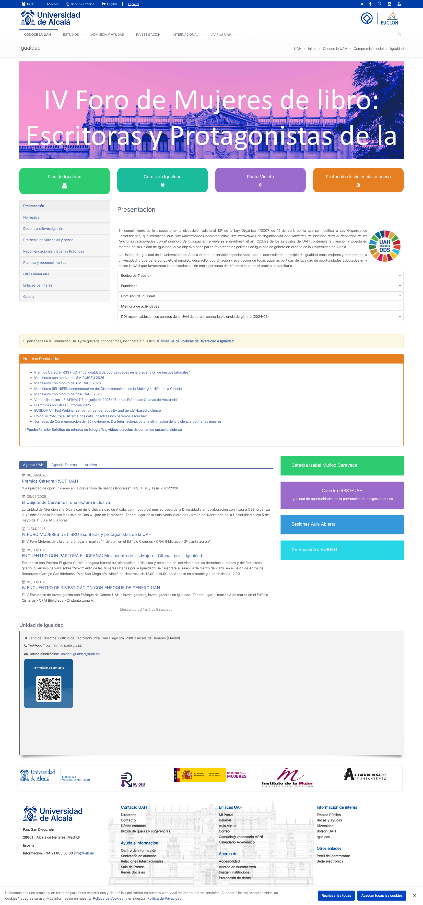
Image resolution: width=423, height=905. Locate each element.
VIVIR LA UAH (221, 34)
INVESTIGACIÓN (148, 34)
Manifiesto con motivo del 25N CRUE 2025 (68, 394)
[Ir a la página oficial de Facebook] (370, 4)
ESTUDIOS (71, 34)
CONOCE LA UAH (37, 34)
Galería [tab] (28, 296)
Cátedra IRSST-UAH (342, 490)
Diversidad (325, 826)
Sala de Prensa (133, 867)
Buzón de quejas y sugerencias (145, 831)
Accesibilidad (229, 861)
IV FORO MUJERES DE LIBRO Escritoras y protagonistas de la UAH (87, 534)
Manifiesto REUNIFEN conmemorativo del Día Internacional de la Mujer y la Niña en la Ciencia (108, 388)
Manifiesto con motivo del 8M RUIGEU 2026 (69, 377)
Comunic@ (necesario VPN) (241, 837)
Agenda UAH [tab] (33, 465)
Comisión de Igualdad (145, 297)
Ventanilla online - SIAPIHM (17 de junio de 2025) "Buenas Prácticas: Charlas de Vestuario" (106, 399)
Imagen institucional (234, 872)
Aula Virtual (228, 826)
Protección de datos (235, 878)
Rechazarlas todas (336, 895)
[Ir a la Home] (50, 18)
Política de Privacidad (164, 898)
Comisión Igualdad (163, 176)
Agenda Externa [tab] (64, 465)
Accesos (52, 4)
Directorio (128, 815)
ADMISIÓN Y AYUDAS (107, 34)
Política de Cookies (108, 898)
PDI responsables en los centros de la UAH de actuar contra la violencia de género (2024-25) (202, 317)
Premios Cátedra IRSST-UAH (50, 481)
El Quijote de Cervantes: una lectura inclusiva (66, 502)
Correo (224, 831)
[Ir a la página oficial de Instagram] (389, 4)
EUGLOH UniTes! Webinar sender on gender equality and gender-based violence (97, 410)
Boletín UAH (326, 831)
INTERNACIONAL (185, 34)
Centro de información (138, 850)
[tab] (260, 275)
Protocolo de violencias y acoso (358, 176)
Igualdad (323, 837)
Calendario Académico (237, 842)
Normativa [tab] (31, 217)
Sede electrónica (82, 4)
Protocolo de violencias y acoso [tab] (48, 240)
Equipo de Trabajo (143, 276)
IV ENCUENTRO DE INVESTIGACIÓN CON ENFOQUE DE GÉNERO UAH (91, 587)
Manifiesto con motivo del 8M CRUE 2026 (67, 383)
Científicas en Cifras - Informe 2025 (62, 405)
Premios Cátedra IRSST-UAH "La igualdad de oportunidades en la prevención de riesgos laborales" (112, 372)
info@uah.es (84, 853)
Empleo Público (329, 815)
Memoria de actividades (148, 307)
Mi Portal (226, 815)
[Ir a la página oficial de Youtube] (399, 4)
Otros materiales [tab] (36, 274)
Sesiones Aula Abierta (314, 524)
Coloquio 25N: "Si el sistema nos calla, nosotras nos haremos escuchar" (91, 416)
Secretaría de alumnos (138, 856)
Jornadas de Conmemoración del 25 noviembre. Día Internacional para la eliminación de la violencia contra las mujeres (128, 421)
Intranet (225, 820)
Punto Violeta (260, 176)
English (111, 4)
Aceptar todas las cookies (381, 895)
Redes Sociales (133, 872)
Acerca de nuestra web (237, 867)
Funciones (137, 286)
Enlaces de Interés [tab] (37, 285)
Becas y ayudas (329, 820)
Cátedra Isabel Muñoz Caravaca (324, 465)
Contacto (128, 820)
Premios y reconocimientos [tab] (44, 262)
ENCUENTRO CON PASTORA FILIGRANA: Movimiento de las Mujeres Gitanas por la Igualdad (112, 555)
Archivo (91, 465)
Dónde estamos (133, 826)
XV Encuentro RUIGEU (314, 549)
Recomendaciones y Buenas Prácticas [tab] (53, 251)
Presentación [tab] (33, 206)
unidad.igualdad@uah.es (80, 654)
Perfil (30, 4)
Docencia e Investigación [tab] (43, 228)
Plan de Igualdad (65, 176)
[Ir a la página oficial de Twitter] (379, 4)
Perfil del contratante (333, 856)
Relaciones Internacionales (142, 861)
